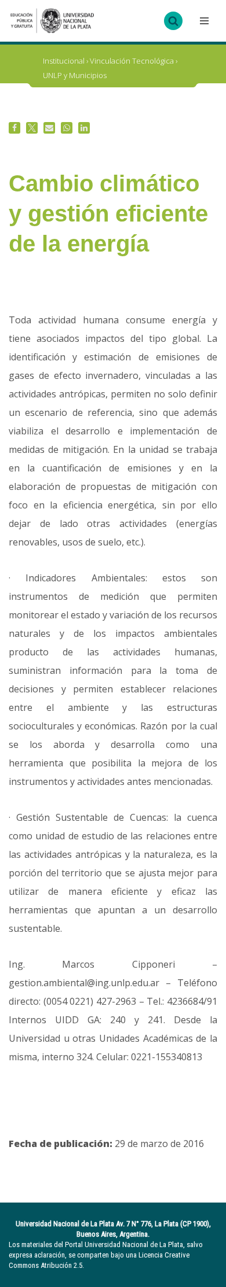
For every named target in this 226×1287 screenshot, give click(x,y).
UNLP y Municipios (75, 75)
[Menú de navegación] (202, 21)
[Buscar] (173, 21)
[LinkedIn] (84, 128)
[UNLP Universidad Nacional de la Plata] (52, 21)
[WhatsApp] (66, 128)
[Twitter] (32, 128)
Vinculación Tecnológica (132, 61)
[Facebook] (14, 128)
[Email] (49, 128)
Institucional (64, 61)
